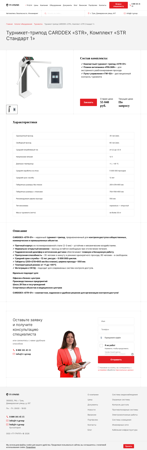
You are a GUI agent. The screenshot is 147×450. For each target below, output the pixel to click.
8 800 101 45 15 (23, 350)
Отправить (116, 359)
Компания (44, 5)
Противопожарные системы (125, 410)
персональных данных (125, 370)
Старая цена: (106, 99)
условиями (102, 370)
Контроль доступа (120, 405)
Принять (128, 446)
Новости (92, 410)
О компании (93, 394)
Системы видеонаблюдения (125, 394)
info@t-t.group (132, 13)
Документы (67, 5)
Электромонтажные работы (125, 415)
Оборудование (55, 5)
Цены (36, 5)
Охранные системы (121, 399)
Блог (75, 5)
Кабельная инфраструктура (124, 430)
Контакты (102, 5)
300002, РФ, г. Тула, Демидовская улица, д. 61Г (18, 401)
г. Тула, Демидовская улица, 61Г (103, 13)
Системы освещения (121, 420)
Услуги (29, 5)
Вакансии (83, 5)
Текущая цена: (126, 99)
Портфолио (93, 5)
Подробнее (31, 447)
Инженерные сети (120, 425)
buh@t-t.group (16, 424)
